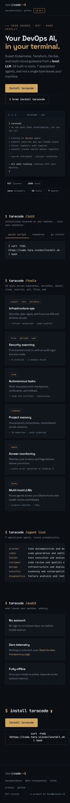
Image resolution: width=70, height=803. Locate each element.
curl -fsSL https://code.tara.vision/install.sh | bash (37, 737)
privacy (9, 787)
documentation (13, 10)
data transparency (36, 780)
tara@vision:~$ (56, 794)
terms (53, 780)
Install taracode (21, 88)
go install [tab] (58, 234)
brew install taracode (27, 99)
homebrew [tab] (38, 234)
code (15, 5)
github (28, 10)
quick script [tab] (17, 234)
